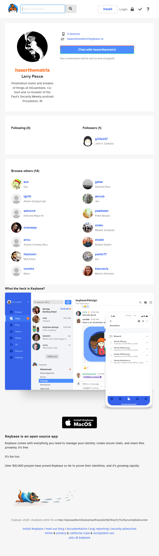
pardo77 (101, 254)
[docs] (148, 9)
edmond (29, 211)
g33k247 (101, 139)
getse (99, 182)
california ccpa (80, 533)
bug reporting (99, 528)
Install (107, 9)
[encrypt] (132, 9)
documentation (77, 528)
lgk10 (27, 196)
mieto (99, 225)
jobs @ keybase (79, 537)
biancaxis (101, 268)
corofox (29, 268)
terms (49, 533)
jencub (100, 196)
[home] (13, 7)
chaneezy (30, 227)
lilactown (30, 254)
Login (123, 9)
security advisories (123, 528)
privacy (61, 533)
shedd (99, 239)
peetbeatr (101, 211)
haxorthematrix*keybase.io (85, 39)
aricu (27, 239)
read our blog (55, 528)
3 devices (73, 34)
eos (26, 182)
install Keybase (33, 528)
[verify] (140, 9)
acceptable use (103, 533)
